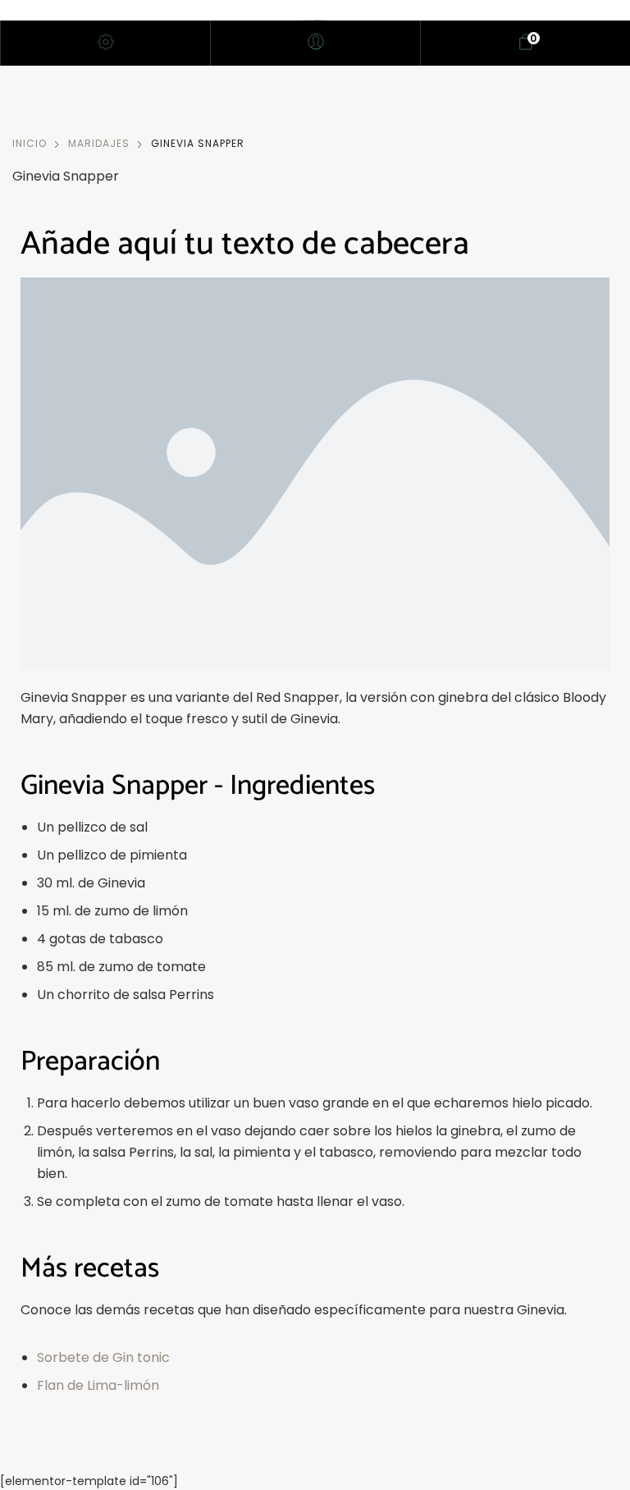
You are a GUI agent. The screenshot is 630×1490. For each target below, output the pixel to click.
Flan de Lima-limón (98, 1385)
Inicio (29, 143)
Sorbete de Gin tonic (103, 1357)
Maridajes (99, 143)
